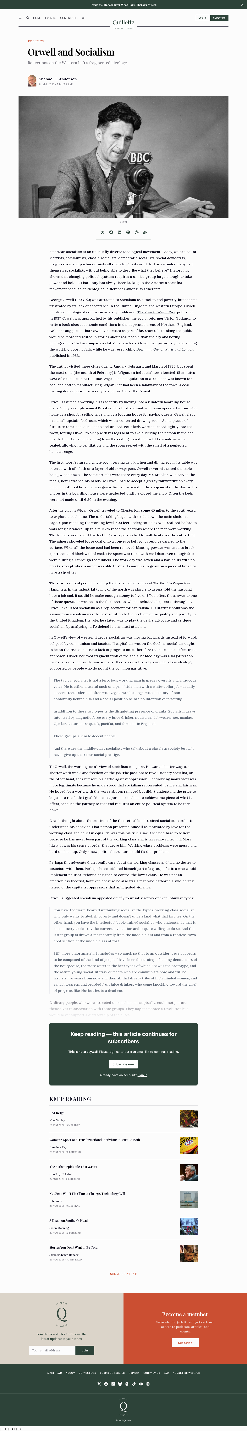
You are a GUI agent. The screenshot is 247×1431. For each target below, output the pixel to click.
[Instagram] (147, 1384)
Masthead (54, 1372)
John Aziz (55, 1201)
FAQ (166, 1372)
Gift (85, 18)
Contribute (69, 18)
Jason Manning (59, 1228)
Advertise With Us (186, 1372)
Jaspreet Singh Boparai (64, 1255)
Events (50, 18)
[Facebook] (106, 1384)
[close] (242, 5)
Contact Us (151, 1372)
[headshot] (32, 81)
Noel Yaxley (57, 1120)
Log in (202, 17)
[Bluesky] (120, 1384)
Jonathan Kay (58, 1147)
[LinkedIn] (113, 1384)
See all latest (123, 1274)
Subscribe (219, 17)
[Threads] (127, 1384)
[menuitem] (37, 17)
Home (37, 18)
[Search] (27, 18)
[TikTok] (134, 1384)
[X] (99, 1384)
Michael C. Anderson (58, 78)
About (70, 1372)
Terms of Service (112, 1372)
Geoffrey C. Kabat (60, 1174)
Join (85, 1350)
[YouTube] (141, 1384)
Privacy (134, 1372)
